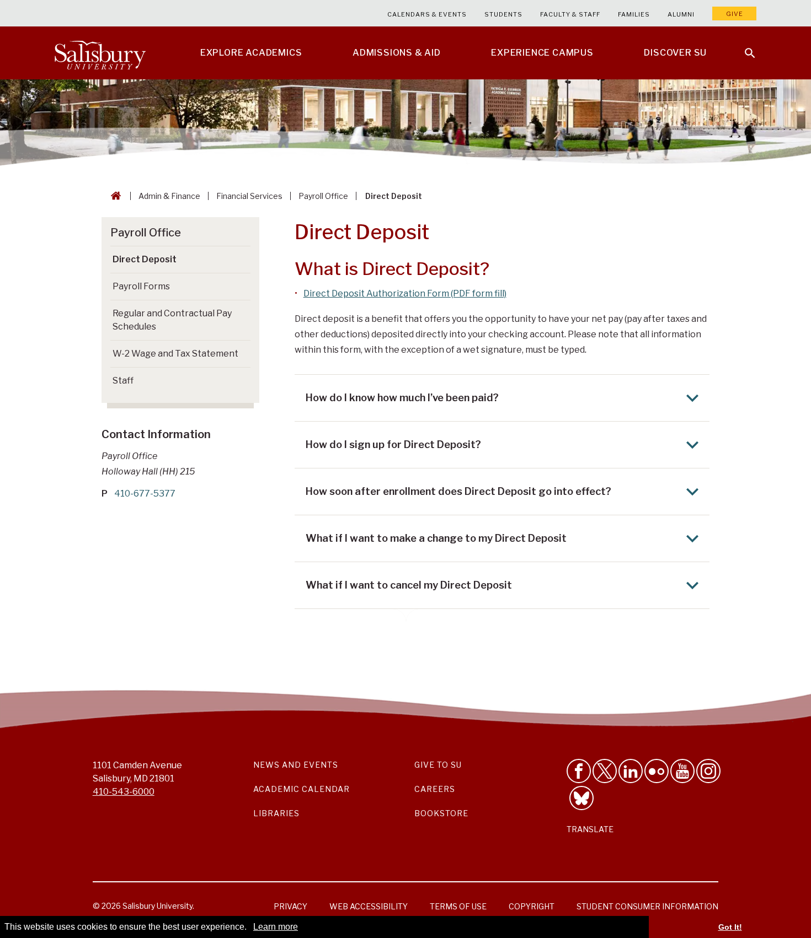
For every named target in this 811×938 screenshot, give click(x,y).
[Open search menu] (743, 46)
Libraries (276, 813)
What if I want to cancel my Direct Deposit (409, 585)
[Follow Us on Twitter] (605, 771)
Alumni (681, 14)
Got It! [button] (730, 927)
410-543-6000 (123, 791)
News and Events (295, 764)
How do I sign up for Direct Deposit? (393, 444)
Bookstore (441, 813)
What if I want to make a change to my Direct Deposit (436, 538)
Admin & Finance (169, 196)
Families (634, 14)
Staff (123, 380)
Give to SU (438, 764)
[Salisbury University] (100, 52)
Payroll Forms (141, 286)
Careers (434, 789)
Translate (590, 829)
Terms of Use (458, 906)
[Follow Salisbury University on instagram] (708, 771)
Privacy (290, 906)
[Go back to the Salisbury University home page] (114, 196)
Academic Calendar (301, 789)
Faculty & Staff (570, 14)
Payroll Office (323, 196)
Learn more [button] (275, 926)
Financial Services (249, 196)
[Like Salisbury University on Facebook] (579, 771)
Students (503, 14)
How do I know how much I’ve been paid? (402, 397)
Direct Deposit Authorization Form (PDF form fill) (404, 293)
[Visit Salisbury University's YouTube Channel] (682, 771)
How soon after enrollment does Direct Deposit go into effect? (458, 491)
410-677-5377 (144, 493)
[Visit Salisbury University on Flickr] (656, 771)
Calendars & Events (427, 14)
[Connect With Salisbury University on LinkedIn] (630, 771)
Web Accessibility (368, 906)
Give (734, 14)
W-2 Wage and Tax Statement (175, 353)
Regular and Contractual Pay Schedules (172, 320)
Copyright (531, 906)
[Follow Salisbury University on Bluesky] (581, 798)
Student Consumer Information (647, 906)
